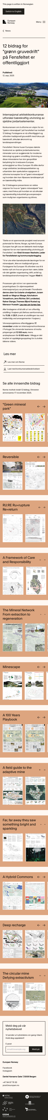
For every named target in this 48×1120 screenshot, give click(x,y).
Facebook (7, 1068)
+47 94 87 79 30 (10, 1082)
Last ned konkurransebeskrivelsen (24, 369)
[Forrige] (38, 406)
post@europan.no (11, 1085)
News (8, 31)
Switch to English (13, 11)
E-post (9, 1044)
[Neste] (44, 406)
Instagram (7, 1071)
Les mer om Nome (16, 362)
